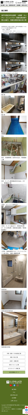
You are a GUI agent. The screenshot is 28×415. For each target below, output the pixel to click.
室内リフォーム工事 (14, 364)
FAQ (7, 5)
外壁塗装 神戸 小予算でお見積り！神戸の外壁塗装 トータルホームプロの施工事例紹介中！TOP (13, 27)
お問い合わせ (24, 5)
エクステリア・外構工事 (14, 368)
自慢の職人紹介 (12, 5)
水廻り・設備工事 (14, 361)
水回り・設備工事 (6, 29)
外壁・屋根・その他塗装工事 (14, 353)
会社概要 (18, 5)
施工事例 (3, 5)
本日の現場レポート (14, 372)
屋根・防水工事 (14, 357)
